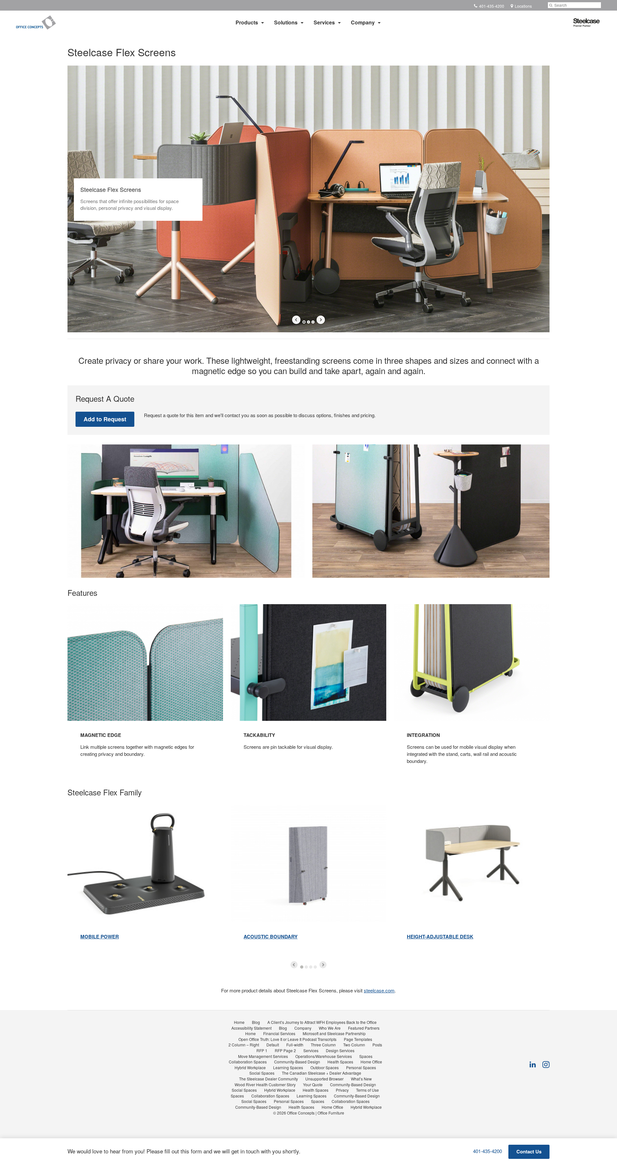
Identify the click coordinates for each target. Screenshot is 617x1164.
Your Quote (313, 1084)
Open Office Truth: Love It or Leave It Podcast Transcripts (287, 1039)
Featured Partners (364, 1028)
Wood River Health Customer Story (265, 1084)
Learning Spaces (288, 1067)
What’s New (361, 1078)
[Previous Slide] (296, 320)
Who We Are (330, 1028)
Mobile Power (99, 936)
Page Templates (358, 1039)
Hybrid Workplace (250, 1067)
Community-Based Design (297, 1061)
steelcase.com (379, 990)
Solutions (286, 22)
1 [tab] (304, 322)
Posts (377, 1044)
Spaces (365, 1056)
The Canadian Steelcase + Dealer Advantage (321, 1073)
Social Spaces (261, 1073)
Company (363, 22)
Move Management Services (263, 1056)
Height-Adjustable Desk (440, 936)
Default (272, 1044)
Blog (256, 1022)
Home (239, 1022)
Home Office (371, 1061)
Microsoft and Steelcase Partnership (334, 1033)
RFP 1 (261, 1050)
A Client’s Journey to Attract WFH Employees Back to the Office (322, 1022)
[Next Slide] (321, 320)
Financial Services (279, 1033)
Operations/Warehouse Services (323, 1056)
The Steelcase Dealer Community (268, 1078)
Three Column (323, 1044)
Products (247, 22)
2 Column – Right (243, 1044)
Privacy (342, 1090)
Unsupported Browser (324, 1078)
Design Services (340, 1050)
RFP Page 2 (285, 1050)
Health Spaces (340, 1061)
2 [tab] (308, 322)
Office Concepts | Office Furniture (315, 1112)
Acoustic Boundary (271, 936)
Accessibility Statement (251, 1028)
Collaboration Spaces (248, 1061)
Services (324, 22)
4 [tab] (315, 967)
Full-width (294, 1044)
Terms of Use (367, 1090)
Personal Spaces (361, 1067)
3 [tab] (313, 322)
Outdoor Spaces (324, 1067)
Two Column (354, 1044)
